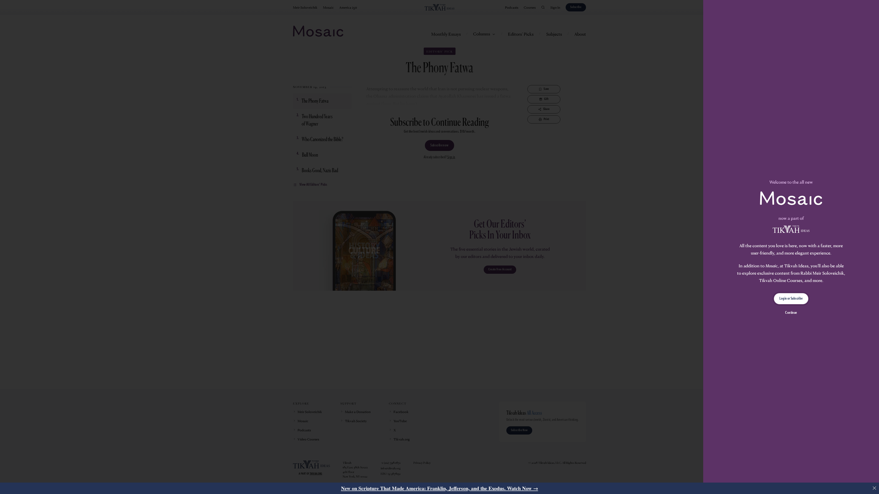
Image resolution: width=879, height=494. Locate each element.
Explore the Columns (382, 284)
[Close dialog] (548, 181)
